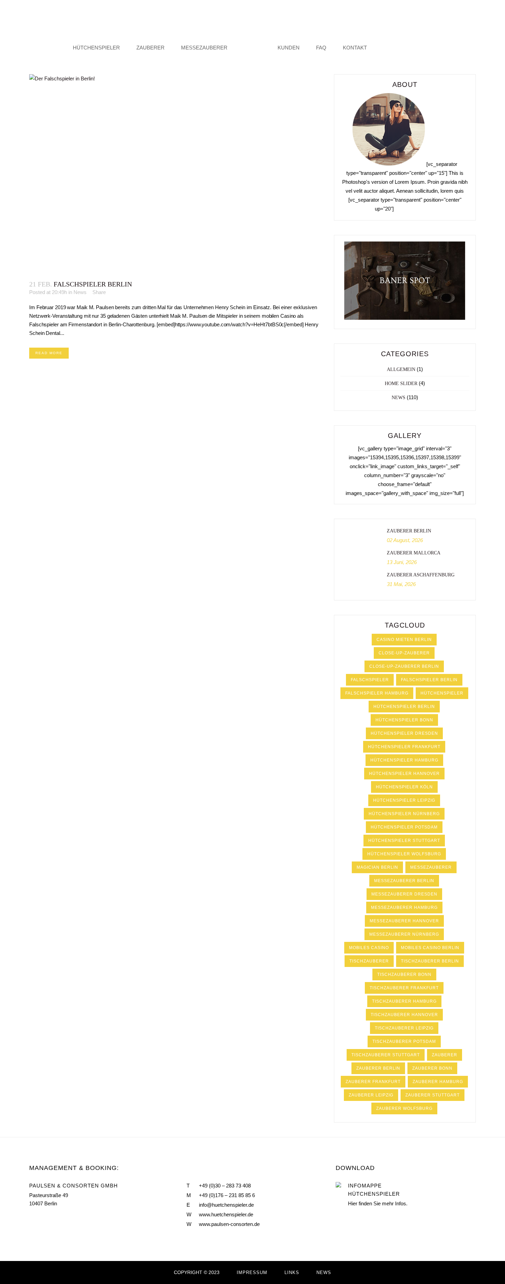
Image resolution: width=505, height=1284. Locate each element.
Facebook (32, 1219)
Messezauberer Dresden (404, 894)
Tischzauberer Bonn (404, 974)
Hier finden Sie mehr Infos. (377, 1203)
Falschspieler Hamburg (376, 693)
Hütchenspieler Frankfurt (404, 746)
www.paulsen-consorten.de (229, 1224)
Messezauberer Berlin (404, 880)
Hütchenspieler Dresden (404, 733)
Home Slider (401, 383)
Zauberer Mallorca (413, 552)
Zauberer (444, 1054)
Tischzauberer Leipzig (404, 1028)
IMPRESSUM (252, 1272)
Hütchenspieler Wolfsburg (404, 854)
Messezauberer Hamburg (404, 907)
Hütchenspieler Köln (404, 787)
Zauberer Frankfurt (373, 1081)
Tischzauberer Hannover (404, 1014)
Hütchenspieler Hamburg (404, 760)
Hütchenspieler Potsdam (404, 827)
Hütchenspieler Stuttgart (404, 840)
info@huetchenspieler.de (226, 1205)
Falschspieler (370, 679)
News (80, 292)
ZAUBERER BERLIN (409, 530)
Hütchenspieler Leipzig (404, 800)
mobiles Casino (369, 947)
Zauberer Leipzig (371, 1095)
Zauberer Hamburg (438, 1081)
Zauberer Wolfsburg (404, 1108)
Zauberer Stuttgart (432, 1095)
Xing (61, 1219)
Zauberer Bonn (432, 1068)
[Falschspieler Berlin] (174, 173)
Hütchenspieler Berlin (404, 706)
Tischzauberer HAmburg (404, 1001)
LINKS (291, 1272)
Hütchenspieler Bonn (404, 720)
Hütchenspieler (441, 693)
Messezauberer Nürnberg (404, 934)
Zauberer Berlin (378, 1068)
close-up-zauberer (404, 653)
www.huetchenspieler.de (226, 1214)
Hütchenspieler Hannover (404, 773)
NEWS (323, 1272)
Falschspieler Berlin (93, 284)
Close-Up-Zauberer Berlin (404, 666)
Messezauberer (431, 867)
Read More (49, 353)
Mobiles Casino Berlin (430, 947)
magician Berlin (377, 867)
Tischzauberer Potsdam (404, 1041)
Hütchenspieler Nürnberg (404, 813)
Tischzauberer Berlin (430, 961)
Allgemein (401, 369)
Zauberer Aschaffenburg (420, 574)
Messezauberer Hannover (404, 921)
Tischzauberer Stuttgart (385, 1054)
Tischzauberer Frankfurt (404, 987)
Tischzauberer (369, 961)
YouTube (46, 1219)
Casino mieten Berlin (404, 639)
